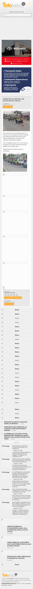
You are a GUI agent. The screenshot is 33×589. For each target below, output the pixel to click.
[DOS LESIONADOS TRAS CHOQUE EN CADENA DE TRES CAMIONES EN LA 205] (5, 489)
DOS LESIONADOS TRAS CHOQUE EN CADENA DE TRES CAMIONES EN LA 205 (21, 491)
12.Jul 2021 (10, 560)
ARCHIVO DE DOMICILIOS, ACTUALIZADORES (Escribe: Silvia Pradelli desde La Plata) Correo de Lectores (17, 529)
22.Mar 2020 (10, 547)
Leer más (16, 442)
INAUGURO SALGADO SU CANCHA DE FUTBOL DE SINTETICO (20, 447)
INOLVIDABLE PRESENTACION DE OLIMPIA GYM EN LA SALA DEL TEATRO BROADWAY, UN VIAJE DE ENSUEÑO (21, 504)
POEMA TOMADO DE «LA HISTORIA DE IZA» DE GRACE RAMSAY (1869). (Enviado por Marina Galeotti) (19, 544)
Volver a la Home (8, 106)
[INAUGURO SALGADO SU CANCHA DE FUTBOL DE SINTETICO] (5, 446)
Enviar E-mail (17, 297)
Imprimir (8, 297)
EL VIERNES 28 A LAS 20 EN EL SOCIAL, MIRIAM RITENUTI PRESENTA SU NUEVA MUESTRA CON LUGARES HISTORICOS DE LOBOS (21, 474)
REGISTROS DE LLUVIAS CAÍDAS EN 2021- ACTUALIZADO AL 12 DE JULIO (19, 557)
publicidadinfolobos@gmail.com (9, 583)
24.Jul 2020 (10, 533)
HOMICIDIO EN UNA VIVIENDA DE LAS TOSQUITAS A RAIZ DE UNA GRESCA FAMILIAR (15, 428)
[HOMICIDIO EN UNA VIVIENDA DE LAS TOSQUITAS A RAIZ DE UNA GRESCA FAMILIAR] (5, 459)
